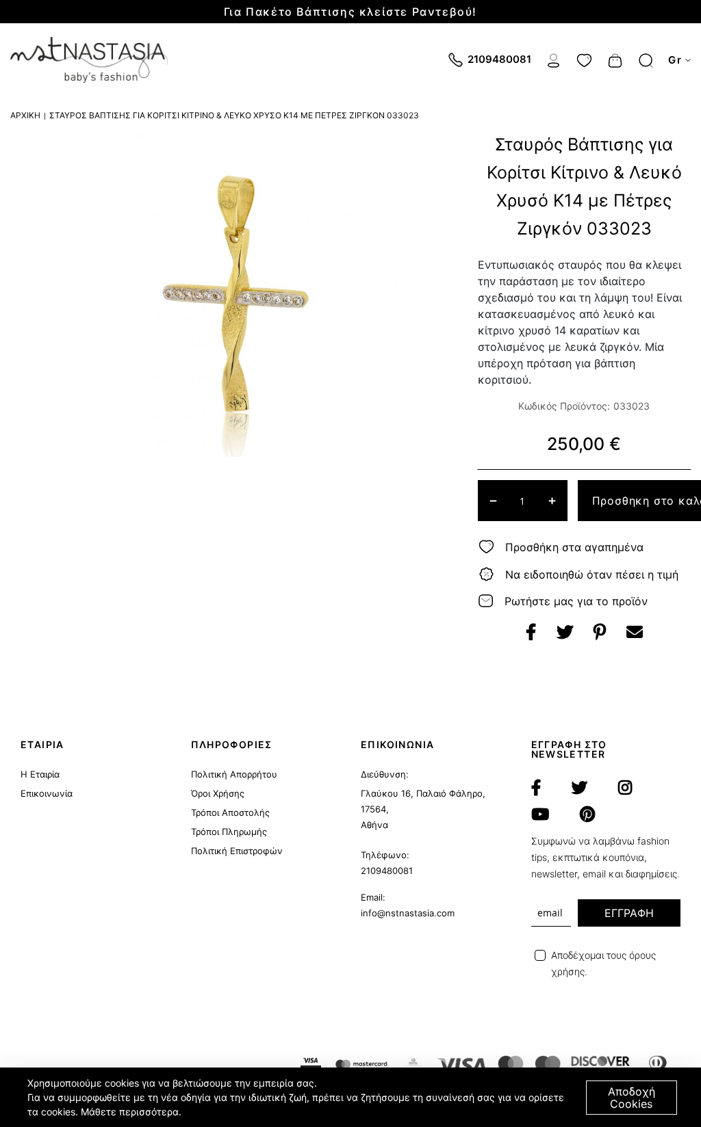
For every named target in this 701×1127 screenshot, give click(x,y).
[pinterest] (587, 814)
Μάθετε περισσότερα (130, 1111)
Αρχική (25, 115)
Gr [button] (675, 60)
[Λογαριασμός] (553, 59)
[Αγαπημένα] (584, 59)
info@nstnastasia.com (408, 912)
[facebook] (536, 788)
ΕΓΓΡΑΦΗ (629, 913)
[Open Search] (645, 60)
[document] (352, 1097)
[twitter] (579, 788)
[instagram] (625, 788)
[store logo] (89, 59)
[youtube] (540, 814)
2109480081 (387, 870)
